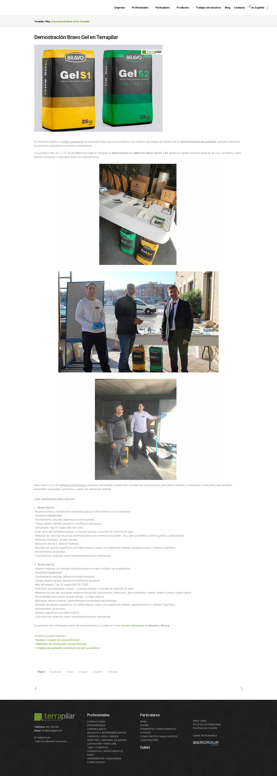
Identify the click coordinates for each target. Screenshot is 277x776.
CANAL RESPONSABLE (205, 735)
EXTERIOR (145, 732)
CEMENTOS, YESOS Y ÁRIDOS (103, 736)
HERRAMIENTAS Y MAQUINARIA (104, 758)
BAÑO (90, 754)
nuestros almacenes (132, 625)
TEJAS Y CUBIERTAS (97, 747)
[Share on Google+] (82, 671)
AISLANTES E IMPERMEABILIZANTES (106, 732)
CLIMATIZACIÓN (96, 762)
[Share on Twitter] (69, 671)
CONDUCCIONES (96, 721)
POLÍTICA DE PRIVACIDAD (207, 724)
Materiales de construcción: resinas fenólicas (61, 644)
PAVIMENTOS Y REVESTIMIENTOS (105, 751)
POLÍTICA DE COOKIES (205, 728)
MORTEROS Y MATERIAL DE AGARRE (106, 740)
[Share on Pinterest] (112, 671)
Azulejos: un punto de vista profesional (57, 640)
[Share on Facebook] (54, 671)
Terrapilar (39, 21)
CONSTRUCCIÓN (149, 740)
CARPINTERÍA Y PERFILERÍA (101, 743)
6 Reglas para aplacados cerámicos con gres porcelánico (68, 648)
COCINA (144, 725)
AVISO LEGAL (200, 720)
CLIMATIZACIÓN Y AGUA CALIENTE (158, 736)
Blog (48, 21)
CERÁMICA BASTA (96, 728)
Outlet (145, 747)
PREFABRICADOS (96, 725)
